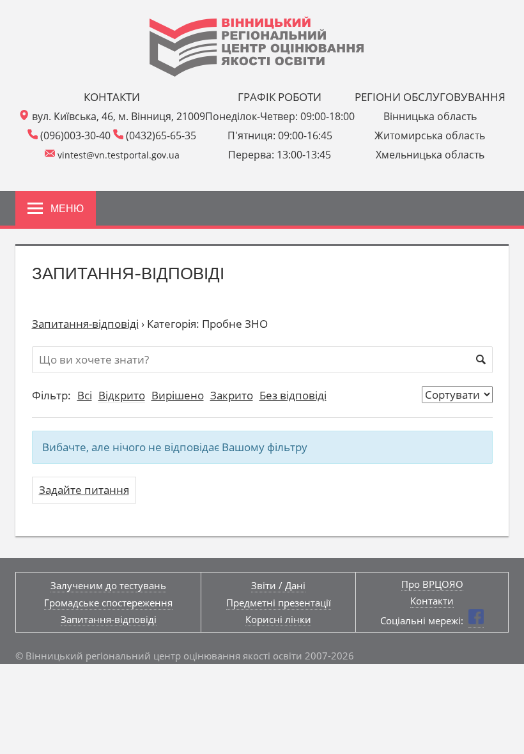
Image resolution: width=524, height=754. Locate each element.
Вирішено (177, 395)
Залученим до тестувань (108, 585)
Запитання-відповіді (85, 323)
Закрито (231, 395)
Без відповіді (293, 395)
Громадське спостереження (108, 602)
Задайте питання (84, 489)
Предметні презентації (278, 602)
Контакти (432, 600)
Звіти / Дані (278, 585)
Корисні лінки (278, 619)
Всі (84, 395)
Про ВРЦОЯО (432, 584)
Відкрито (121, 395)
